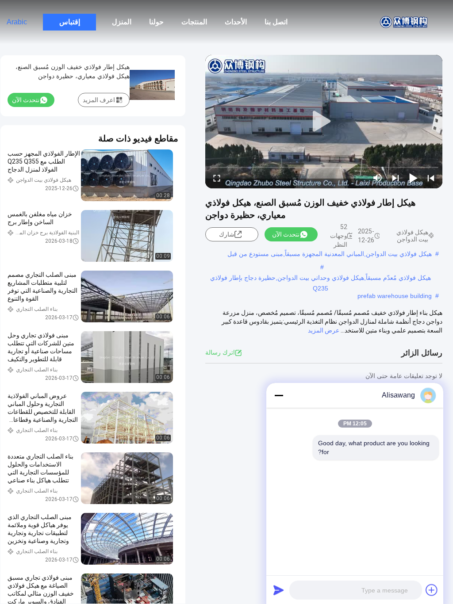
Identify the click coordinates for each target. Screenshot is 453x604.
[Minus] (278, 395)
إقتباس (69, 22)
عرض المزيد (323, 330)
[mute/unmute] (378, 177)
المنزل (121, 22)
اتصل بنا (276, 22)
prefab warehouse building (394, 295)
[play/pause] (413, 177)
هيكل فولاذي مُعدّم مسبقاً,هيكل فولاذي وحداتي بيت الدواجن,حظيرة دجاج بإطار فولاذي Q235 (320, 278)
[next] (395, 177)
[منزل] (404, 22)
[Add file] (432, 590)
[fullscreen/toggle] (217, 177)
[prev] (431, 177)
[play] (324, 122)
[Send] (279, 590)
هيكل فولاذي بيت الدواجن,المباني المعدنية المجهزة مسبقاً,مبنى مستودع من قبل (329, 253)
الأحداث (236, 22)
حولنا (156, 22)
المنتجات (194, 22)
